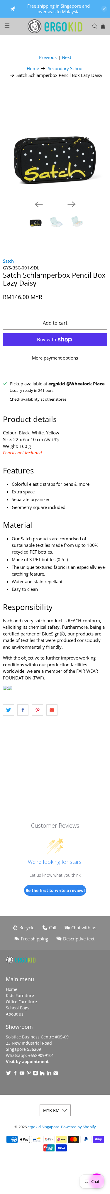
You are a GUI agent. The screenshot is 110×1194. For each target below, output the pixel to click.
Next (66, 57)
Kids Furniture (20, 995)
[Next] (71, 204)
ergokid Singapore (43, 1126)
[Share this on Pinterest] (37, 710)
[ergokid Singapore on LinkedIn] (49, 1074)
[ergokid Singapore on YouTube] (22, 1074)
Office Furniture (21, 1001)
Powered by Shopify (78, 1126)
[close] (104, 9)
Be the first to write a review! (55, 890)
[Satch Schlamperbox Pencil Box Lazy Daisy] (55, 143)
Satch (8, 261)
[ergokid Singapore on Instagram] (35, 1074)
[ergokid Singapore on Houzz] (42, 1074)
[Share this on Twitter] (8, 710)
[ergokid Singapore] (55, 26)
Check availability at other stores (38, 399)
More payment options (55, 358)
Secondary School (66, 68)
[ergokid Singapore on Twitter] (8, 1074)
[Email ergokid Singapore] (55, 1074)
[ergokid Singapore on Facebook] (15, 1074)
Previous (48, 57)
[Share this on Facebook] (22, 710)
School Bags (17, 1008)
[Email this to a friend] (51, 710)
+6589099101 (41, 1055)
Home (33, 68)
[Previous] (38, 204)
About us (14, 1014)
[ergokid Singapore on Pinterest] (28, 1074)
